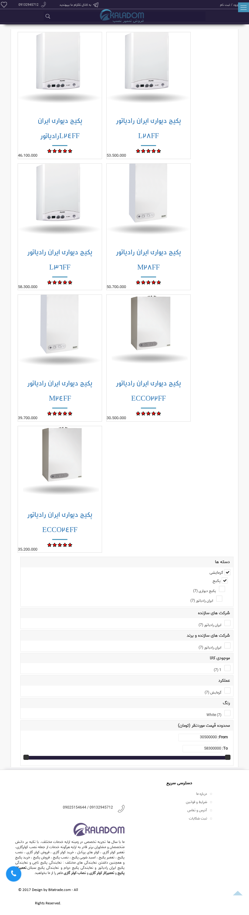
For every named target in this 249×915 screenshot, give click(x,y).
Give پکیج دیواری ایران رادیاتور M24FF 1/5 (49, 413)
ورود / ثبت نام (229, 4)
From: (223, 737)
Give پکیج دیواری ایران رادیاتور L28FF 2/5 (143, 150)
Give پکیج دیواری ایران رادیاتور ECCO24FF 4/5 (65, 544)
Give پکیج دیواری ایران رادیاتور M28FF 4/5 (153, 282)
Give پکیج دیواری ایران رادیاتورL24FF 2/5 (54, 150)
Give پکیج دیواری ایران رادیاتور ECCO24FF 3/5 (60, 544)
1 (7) (217, 670)
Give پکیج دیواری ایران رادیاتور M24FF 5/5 (70, 413)
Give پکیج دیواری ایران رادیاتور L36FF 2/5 (54, 282)
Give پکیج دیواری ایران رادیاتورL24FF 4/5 (65, 150)
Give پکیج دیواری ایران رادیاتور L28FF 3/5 (148, 150)
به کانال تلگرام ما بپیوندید (75, 4)
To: (225, 749)
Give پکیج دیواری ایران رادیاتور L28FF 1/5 (138, 150)
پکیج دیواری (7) (204, 591)
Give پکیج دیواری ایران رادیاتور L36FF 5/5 (70, 282)
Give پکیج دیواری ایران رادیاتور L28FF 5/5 (159, 150)
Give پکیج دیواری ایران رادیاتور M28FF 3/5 (148, 282)
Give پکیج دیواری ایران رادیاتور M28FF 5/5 (159, 282)
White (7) (213, 715)
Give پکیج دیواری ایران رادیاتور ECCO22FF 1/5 (138, 413)
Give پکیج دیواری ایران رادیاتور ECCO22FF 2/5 (143, 413)
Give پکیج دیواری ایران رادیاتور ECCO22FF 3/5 (148, 413)
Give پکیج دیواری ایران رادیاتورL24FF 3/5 (60, 150)
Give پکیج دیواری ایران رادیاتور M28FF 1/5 (138, 282)
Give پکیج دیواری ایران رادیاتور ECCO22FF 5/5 (159, 413)
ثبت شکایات (198, 818)
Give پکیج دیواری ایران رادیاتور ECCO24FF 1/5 (49, 544)
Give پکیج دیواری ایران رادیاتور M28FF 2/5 (143, 282)
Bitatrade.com (59, 890)
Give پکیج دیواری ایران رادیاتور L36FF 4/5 (65, 282)
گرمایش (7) (213, 692)
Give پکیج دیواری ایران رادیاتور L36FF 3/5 (60, 282)
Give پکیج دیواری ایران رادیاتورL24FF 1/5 (49, 150)
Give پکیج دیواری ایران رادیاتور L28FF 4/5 (153, 150)
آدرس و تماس (197, 810)
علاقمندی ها (4, 5)
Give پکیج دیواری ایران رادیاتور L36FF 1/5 (49, 282)
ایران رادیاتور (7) (201, 601)
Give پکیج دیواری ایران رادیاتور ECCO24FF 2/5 (54, 544)
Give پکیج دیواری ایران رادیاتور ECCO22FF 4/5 (153, 413)
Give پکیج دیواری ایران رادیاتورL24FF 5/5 (70, 150)
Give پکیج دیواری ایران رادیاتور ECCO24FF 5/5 (70, 544)
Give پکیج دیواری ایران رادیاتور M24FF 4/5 (65, 413)
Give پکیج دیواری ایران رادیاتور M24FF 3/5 (60, 413)
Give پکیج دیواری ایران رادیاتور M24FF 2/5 (54, 413)
